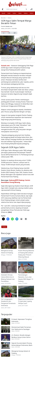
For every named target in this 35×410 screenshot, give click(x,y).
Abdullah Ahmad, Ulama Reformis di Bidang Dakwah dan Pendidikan (8, 278)
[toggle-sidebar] (31, 9)
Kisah (9, 13)
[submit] (26, 9)
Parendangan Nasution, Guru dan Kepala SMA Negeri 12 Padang (25, 278)
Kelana (25, 13)
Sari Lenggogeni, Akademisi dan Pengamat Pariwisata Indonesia (8, 302)
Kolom (31, 13)
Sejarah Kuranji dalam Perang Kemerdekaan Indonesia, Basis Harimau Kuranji (21, 344)
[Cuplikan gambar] (9, 243)
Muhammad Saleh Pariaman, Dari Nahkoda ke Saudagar (21, 328)
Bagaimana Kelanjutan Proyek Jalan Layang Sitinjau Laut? (25, 301)
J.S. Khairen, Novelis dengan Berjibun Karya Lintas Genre (20, 336)
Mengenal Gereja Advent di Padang (7, 252)
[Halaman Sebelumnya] (2, 9)
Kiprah (3, 13)
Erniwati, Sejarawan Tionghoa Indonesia (21, 320)
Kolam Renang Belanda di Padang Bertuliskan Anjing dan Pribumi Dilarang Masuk (26, 254)
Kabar (20, 13)
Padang (4, 227)
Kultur (14, 13)
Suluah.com (8, 26)
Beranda (3, 18)
